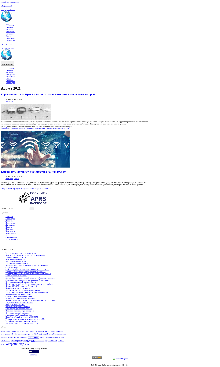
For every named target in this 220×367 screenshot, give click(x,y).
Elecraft (32, 331)
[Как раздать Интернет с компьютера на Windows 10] (35, 167)
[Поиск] (31, 208)
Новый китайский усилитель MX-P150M (22, 317)
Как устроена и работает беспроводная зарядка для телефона (29, 284)
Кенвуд (51, 334)
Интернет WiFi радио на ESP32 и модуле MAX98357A (27, 265)
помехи (13, 341)
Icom (47, 331)
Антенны (9, 29)
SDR (15, 334)
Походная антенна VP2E (15, 305)
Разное (8, 36)
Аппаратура (10, 32)
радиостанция (51, 340)
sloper (28, 334)
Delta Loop (19, 331)
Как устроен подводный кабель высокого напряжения (27, 292)
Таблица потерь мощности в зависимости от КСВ (25, 319)
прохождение (21, 341)
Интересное (10, 34)
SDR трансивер (22, 334)
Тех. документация (13, 239)
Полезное (9, 27)
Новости (9, 227)
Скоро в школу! (12, 268)
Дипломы (9, 221)
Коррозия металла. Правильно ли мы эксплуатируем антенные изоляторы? (48, 94)
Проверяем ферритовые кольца (18, 288)
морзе (3, 341)
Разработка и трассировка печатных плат (22, 321)
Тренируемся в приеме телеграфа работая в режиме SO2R (28, 274)
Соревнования (11, 237)
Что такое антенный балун (16, 261)
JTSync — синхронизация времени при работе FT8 (25, 272)
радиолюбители (39, 341)
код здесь (33, 355)
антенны (43, 337)
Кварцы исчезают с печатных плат (19, 303)
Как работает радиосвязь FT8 (17, 263)
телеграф (5, 344)
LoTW (2, 334)
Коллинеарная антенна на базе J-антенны (22, 323)
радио (30, 340)
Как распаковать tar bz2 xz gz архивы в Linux (23, 290)
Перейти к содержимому (10, 2)
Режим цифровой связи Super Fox (19, 315)
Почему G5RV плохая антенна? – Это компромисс (25, 255)
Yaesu (35, 334)
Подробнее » (35, 128)
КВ (47, 334)
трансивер (17, 344)
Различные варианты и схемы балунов (21, 253)
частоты (27, 344)
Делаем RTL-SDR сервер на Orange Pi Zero (22, 286)
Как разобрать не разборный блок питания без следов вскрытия (30, 278)
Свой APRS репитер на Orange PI (19, 296)
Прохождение (11, 233)
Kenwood (59, 331)
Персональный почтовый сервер (18, 294)
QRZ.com (7, 334)
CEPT (12, 331)
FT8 (36, 331)
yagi (40, 334)
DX (24, 331)
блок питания (51, 337)
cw (15, 331)
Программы (10, 38)
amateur (3, 331)
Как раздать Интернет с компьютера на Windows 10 (33, 171)
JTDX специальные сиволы (16, 276)
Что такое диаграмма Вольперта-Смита (21, 282)
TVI (32, 334)
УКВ (17, 337)
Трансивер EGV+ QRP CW (16, 257)
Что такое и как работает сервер (18, 313)
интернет (57, 337)
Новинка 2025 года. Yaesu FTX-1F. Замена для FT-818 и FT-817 (30, 301)
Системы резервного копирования (19, 309)
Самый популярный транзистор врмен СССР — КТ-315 (27, 270)
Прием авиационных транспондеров (20, 311)
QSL (11, 334)
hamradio (40, 331)
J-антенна (52, 331)
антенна (33, 337)
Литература (10, 40)
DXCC (28, 331)
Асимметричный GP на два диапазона (20, 298)
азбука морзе (23, 337)
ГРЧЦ (44, 334)
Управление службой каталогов (18, 307)
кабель (62, 337)
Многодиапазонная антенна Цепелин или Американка (27, 280)
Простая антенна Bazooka (16, 259)
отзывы (7, 341)
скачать (61, 341)
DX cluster (10, 25)
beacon (8, 331)
